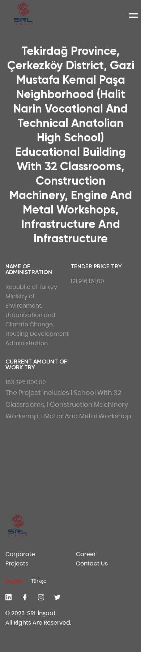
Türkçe (39, 581)
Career (86, 554)
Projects (16, 563)
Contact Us (92, 563)
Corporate (20, 554)
